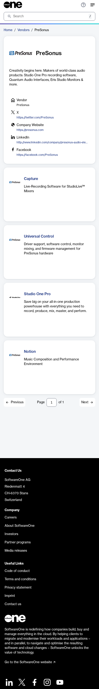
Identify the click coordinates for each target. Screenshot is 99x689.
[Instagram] (47, 683)
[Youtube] (59, 683)
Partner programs (18, 542)
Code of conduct (17, 571)
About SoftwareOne (20, 525)
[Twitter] (21, 683)
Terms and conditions (20, 579)
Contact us (13, 604)
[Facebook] (34, 683)
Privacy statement (18, 587)
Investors (11, 534)
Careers (11, 517)
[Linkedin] (9, 683)
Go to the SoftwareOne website (28, 662)
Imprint (10, 596)
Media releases (16, 550)
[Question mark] (83, 4)
